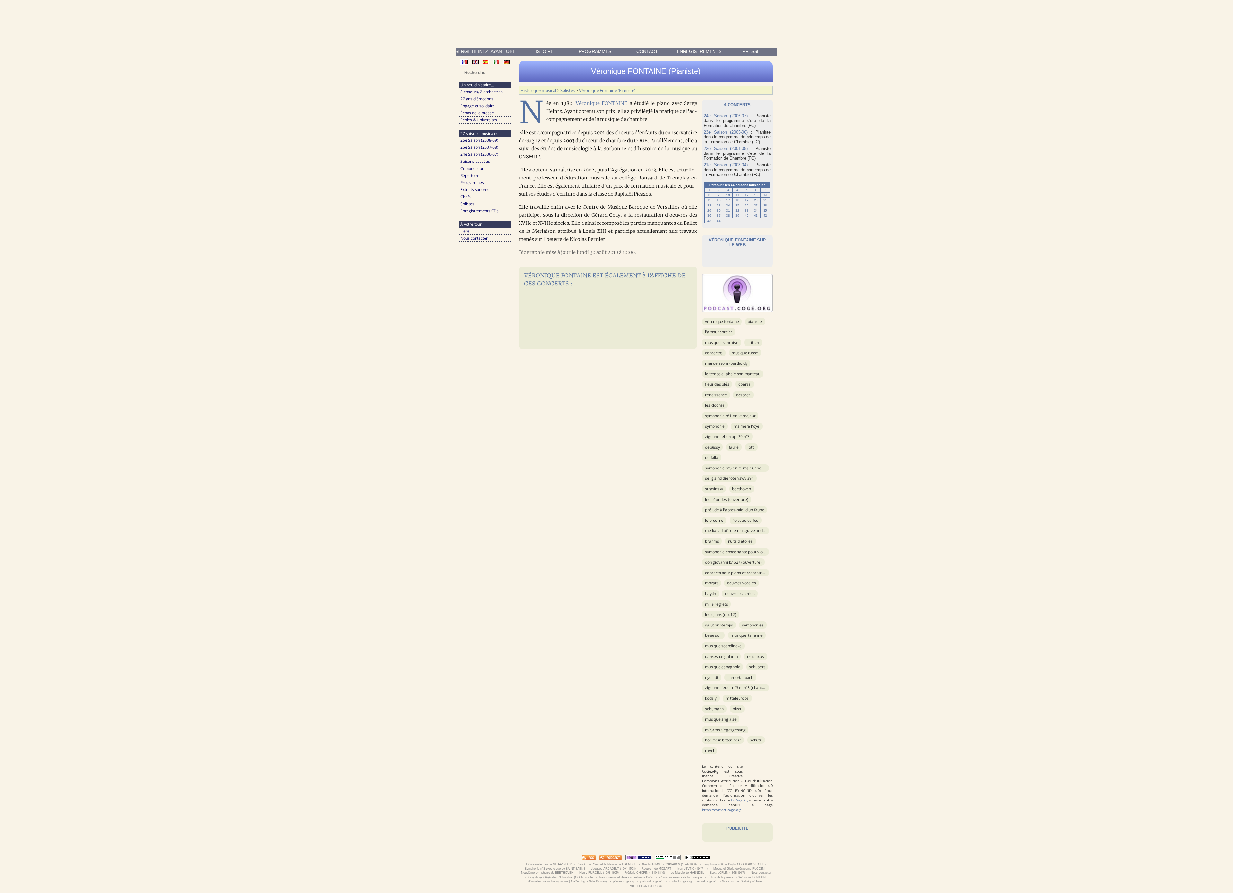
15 (709, 200)
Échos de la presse (477, 113)
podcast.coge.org (651, 881)
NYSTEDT (711, 677)
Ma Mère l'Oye (746, 426)
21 (765, 200)
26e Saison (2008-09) (479, 140)
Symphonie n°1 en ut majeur (730, 415)
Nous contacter (474, 238)
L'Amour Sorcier (718, 331)
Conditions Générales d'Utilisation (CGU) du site (560, 877)
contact (647, 51)
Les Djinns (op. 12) (720, 614)
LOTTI (751, 447)
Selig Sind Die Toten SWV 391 (729, 478)
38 (728, 215)
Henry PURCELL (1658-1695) (599, 872)
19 (746, 200)
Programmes (595, 51)
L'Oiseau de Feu (745, 520)
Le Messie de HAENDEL (687, 872)
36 (709, 215)
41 (756, 215)
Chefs (465, 196)
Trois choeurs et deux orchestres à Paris (626, 877)
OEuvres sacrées (740, 593)
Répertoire (469, 175)
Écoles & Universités (478, 120)
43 (709, 221)
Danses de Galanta (721, 656)
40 (746, 215)
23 (719, 205)
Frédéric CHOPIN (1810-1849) (645, 872)
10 (728, 195)
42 (765, 215)
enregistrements (699, 51)
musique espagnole (722, 666)
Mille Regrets (716, 604)
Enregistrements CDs (479, 211)
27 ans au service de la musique (680, 877)
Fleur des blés (717, 384)
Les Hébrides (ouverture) (726, 499)
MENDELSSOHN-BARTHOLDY (726, 363)
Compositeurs (472, 168)
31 (728, 210)
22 (709, 205)
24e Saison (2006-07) (479, 154)
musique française (721, 342)
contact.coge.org (680, 881)
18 (737, 200)
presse (751, 51)
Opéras (744, 384)
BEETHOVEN (741, 488)
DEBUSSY (712, 447)
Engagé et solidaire (477, 106)
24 (728, 205)
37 (719, 215)
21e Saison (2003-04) (726, 164)
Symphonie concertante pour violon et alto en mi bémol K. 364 (760, 551)
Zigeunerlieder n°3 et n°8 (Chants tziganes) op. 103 (750, 687)
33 (746, 210)
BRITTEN (753, 342)
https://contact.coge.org (721, 809)
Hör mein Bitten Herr (723, 740)
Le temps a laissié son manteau (732, 374)
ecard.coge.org (707, 881)
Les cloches (715, 405)
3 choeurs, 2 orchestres (481, 91)
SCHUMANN (714, 708)
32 (737, 210)
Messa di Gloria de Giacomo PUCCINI (739, 868)
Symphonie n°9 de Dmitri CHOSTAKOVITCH (733, 864)
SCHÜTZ (756, 740)
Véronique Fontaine (722, 321)
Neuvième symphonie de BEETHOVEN (547, 872)
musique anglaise (721, 719)
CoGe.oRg (739, 800)
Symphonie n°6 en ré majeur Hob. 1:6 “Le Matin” (747, 468)
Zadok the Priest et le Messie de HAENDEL (606, 864)
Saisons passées (475, 161)
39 (737, 215)
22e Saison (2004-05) (726, 148)
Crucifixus (755, 656)
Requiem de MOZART (656, 868)
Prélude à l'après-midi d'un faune (734, 509)
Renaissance (716, 394)
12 (746, 195)
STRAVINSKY (714, 488)
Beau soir (713, 635)
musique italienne (747, 635)
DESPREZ (743, 394)
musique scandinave (723, 645)
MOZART (711, 583)
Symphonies (753, 625)
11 (737, 195)
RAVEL (709, 750)
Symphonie (715, 426)
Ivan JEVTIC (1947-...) (692, 868)
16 (719, 200)
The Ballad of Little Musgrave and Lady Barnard (745, 530)
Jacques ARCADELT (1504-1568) (613, 868)
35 (765, 210)
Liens (465, 231)
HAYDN (710, 593)
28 (765, 205)
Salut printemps (719, 625)
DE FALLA (711, 457)
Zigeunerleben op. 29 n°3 (727, 436)
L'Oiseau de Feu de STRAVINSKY (549, 864)
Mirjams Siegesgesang (725, 729)
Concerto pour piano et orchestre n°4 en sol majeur (750, 572)
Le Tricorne (714, 520)
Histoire (543, 51)
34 (756, 210)
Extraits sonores (474, 189)
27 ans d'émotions (476, 98)
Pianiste (755, 321)
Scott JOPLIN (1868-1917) (727, 872)
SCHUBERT (757, 666)
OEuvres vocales (741, 583)
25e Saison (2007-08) (479, 147)
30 (719, 210)
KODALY (711, 698)
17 (728, 200)
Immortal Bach (740, 677)
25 (737, 205)
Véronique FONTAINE (601, 103)
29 (709, 210)
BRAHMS (712, 541)
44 (719, 221)
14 (765, 195)
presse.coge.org (623, 881)
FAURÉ (734, 447)
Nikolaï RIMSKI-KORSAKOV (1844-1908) (669, 864)
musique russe (745, 352)
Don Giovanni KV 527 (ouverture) (733, 562)
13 (756, 195)
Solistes (467, 203)
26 (746, 205)
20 (756, 200)
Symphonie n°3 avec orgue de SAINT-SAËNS (555, 868)
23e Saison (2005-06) (726, 132)
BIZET (737, 708)
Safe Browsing (598, 881)
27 (756, 205)
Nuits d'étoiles (740, 541)
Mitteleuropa (737, 698)
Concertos (714, 352)
